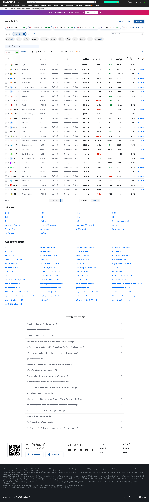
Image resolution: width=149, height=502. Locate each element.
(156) (115, 225)
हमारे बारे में (126, 444)
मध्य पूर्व (28, 9)
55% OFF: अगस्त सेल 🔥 (111, 2)
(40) (47, 292)
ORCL (15, 96)
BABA (15, 118)
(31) (82, 288)
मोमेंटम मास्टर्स (13, 27)
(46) (42, 213)
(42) (80, 263)
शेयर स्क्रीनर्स (79, 6)
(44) (77, 221)
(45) (12, 267)
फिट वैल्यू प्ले (106, 27)
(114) (45, 251)
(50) (82, 272)
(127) (85, 284)
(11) (120, 263)
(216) (50, 288)
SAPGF (15, 127)
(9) (50, 296)
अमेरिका (18, 9)
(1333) (11, 225)
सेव (129, 21)
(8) (41, 217)
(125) (11, 263)
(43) (15, 280)
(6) (6, 221)
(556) (8, 251)
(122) (45, 233)
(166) (13, 259)
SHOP (15, 136)
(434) (14, 300)
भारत (6, 9)
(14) (15, 292)
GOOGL (16, 69)
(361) (13, 284)
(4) (6, 247)
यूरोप (23, 9)
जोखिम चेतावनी (142, 497)
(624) (10, 233)
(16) (82, 255)
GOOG (15, 65)
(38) (119, 280)
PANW (15, 109)
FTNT (15, 172)
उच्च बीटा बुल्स (61, 27)
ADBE (15, 185)
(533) (126, 284)
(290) (117, 229)
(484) (45, 229)
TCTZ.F (16, 87)
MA (14, 82)
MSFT (15, 74)
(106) (78, 213)
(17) (120, 300)
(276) (120, 288)
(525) (114, 213)
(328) (82, 280)
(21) (85, 247)
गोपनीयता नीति (132, 497)
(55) (9, 272)
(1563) (48, 225)
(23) (48, 247)
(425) (117, 251)
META (15, 78)
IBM (14, 131)
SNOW (15, 180)
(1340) (81, 229)
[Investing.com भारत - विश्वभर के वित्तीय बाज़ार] (11, 2)
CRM (15, 145)
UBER (15, 149)
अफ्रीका (42, 9)
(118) (42, 221)
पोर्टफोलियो (103, 448)
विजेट (101, 452)
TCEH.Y (16, 91)
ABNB (15, 176)
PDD (14, 158)
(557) (52, 276)
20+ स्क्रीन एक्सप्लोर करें (135, 27)
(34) (121, 292)
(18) (115, 267)
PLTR (15, 100)
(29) (8, 276)
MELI (15, 194)
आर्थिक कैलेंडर (69, 6)
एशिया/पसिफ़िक (35, 9)
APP (14, 189)
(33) (50, 272)
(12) (81, 259)
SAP (14, 123)
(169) (119, 259)
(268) (50, 255)
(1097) (9, 229)
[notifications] (141, 2)
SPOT (15, 167)
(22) (6, 217)
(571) (85, 225)
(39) (87, 292)
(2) (6, 213)
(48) (120, 221)
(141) (82, 251)
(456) (117, 272)
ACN (15, 163)
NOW (15, 154)
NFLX (15, 105)
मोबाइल (102, 444)
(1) (77, 217)
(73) (45, 259)
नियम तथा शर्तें (122, 497)
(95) (50, 280)
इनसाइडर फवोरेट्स (37, 27)
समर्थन (125, 452)
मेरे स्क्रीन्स (139, 21)
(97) (11, 255)
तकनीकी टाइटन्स (84, 27)
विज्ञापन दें (126, 448)
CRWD (15, 140)
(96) (86, 300)
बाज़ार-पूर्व (13, 9)
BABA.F (15, 114)
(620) (48, 263)
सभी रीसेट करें (31, 34)
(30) (45, 300)
